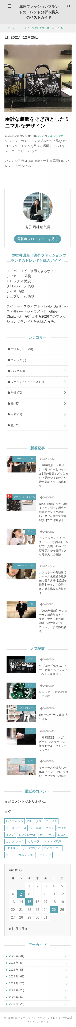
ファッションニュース (27, 381)
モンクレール (27, 834)
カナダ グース (15, 841)
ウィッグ (18, 360)
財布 (16, 414)
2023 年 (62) (16, 976)
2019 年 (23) (16, 1003)
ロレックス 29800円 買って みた (53, 694)
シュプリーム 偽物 (20, 296)
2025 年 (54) (16, 962)
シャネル (36, 828)
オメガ (10, 834)
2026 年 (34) (16, 956)
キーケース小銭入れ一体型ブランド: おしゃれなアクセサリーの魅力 (53, 771)
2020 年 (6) (15, 997)
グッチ (49, 828)
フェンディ (44, 855)
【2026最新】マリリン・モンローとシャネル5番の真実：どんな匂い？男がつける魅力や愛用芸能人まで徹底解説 (53, 476)
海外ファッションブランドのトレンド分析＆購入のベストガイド (39, 12)
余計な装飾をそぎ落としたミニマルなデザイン (37, 122)
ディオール (46, 834)
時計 (16, 392)
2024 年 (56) (16, 969)
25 (54, 909)
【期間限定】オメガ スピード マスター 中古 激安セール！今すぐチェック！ (53, 744)
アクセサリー (21, 349)
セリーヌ (34, 841)
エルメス (51, 821)
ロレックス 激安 (19, 281)
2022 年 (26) (16, 983)
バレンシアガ (56, 136)
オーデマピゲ (31, 848)
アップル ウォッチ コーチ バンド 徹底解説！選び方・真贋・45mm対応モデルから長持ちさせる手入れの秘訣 (53, 546)
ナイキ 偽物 (15, 291)
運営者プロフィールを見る (37, 239)
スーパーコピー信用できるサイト (32, 271)
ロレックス (34, 821)
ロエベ (62, 834)
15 (29, 902)
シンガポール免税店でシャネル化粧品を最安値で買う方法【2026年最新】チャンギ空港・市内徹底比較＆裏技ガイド (53, 583)
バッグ (17, 370)
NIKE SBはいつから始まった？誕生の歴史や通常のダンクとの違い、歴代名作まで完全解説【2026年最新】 (53, 512)
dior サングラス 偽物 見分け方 (53, 717)
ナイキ (62, 828)
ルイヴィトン (14, 821)
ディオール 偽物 (19, 276)
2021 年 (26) (16, 990)
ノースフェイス (16, 828)
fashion (12, 848)
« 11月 (13, 929)
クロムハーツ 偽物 (20, 286)
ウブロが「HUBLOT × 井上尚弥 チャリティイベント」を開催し (53, 670)
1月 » (23, 929)
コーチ (10, 855)
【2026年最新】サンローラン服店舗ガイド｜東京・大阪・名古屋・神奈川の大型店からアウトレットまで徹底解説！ (53, 621)
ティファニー (52, 848)
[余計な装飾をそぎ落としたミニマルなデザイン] (38, 110)
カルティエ (25, 855)
